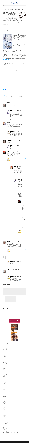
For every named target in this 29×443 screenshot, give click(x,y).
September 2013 (5, 424)
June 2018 (4, 370)
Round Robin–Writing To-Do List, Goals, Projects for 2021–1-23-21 (6, 95)
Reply (25, 104)
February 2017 (4, 387)
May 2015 (4, 402)
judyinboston (9, 151)
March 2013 (4, 428)
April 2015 (4, 403)
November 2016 (5, 390)
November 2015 (5, 396)
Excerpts (12, 9)
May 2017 (4, 383)
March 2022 (4, 349)
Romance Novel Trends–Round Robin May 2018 (14, 94)
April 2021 (4, 362)
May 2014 (4, 415)
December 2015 (5, 395)
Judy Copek (23, 199)
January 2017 (4, 388)
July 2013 (4, 427)
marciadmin (5, 9)
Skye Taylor (8, 241)
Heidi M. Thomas (9, 140)
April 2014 (4, 416)
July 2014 (4, 414)
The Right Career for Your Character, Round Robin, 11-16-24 (10, 433)
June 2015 (4, 401)
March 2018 (4, 374)
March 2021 (4, 363)
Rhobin (8, 122)
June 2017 (4, 382)
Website (4, 301)
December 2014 (5, 408)
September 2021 (5, 356)
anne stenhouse (9, 255)
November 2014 (5, 409)
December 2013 (5, 421)
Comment (4, 287)
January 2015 (4, 407)
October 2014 (4, 410)
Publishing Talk (15, 9)
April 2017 (4, 384)
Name (4, 296)
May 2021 (4, 361)
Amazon (4, 59)
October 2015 (4, 397)
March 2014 (4, 417)
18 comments (22, 9)
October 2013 (4, 423)
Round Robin (18, 9)
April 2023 (4, 347)
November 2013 (5, 422)
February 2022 (4, 350)
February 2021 (4, 364)
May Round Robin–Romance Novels (20, 94)
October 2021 (4, 355)
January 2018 (4, 376)
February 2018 (4, 375)
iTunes (6, 59)
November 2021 (5, 354)
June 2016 (4, 394)
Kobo (8, 59)
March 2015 (4, 404)
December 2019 (5, 367)
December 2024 (5, 343)
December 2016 (5, 389)
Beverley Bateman (9, 269)
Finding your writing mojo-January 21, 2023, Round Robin (10, 438)
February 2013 (4, 429)
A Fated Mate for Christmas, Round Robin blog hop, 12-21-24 (10, 432)
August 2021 (4, 357)
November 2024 (5, 344)
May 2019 (4, 368)
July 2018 (4, 369)
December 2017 (5, 377)
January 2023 (4, 348)
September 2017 (5, 381)
